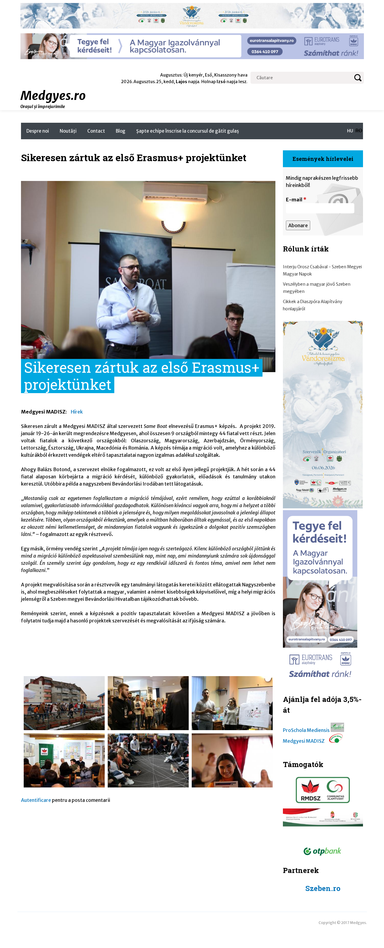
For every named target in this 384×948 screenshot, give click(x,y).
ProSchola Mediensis (306, 730)
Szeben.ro (322, 888)
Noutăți (68, 131)
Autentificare (36, 800)
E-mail (296, 200)
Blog (120, 131)
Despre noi (37, 131)
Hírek (77, 412)
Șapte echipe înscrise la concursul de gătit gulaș (187, 131)
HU (350, 131)
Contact (96, 131)
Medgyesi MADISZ (304, 741)
